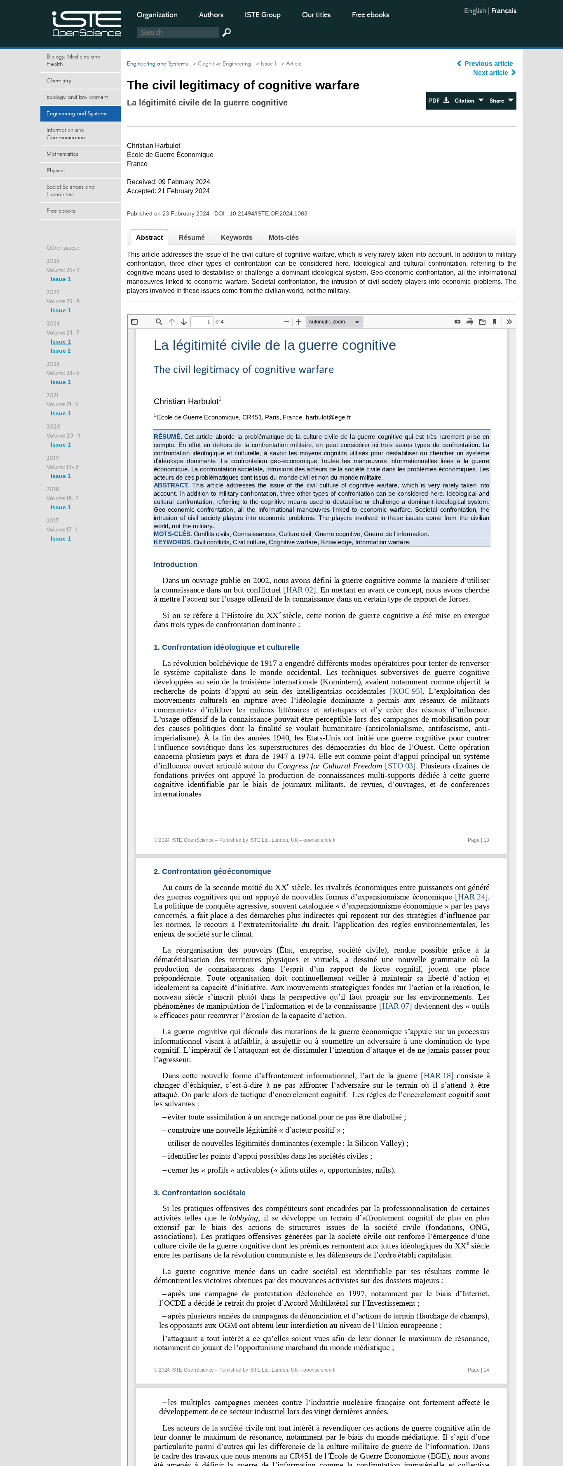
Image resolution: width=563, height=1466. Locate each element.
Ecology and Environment (77, 97)
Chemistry (59, 81)
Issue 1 (61, 279)
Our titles (316, 14)
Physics (56, 170)
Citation (466, 100)
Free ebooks (370, 14)
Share (499, 100)
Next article (491, 72)
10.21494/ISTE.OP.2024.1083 (268, 213)
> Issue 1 (264, 64)
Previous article (489, 63)
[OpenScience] (87, 22)
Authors (211, 14)
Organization (157, 14)
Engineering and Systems (77, 114)
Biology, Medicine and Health (74, 60)
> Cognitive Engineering (220, 64)
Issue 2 (61, 350)
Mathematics (62, 154)
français (503, 10)
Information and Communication (66, 134)
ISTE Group (263, 14)
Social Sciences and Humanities (71, 191)
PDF (436, 100)
